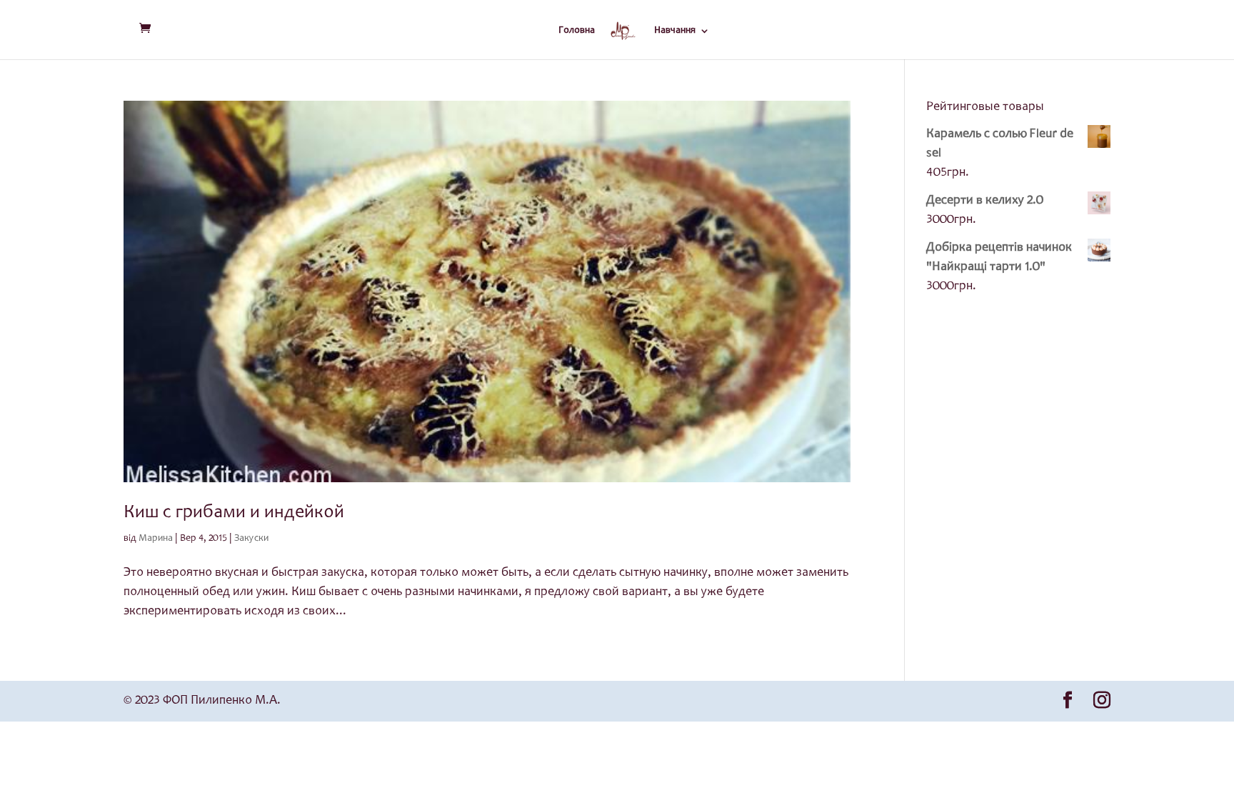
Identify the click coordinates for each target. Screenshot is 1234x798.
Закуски (251, 539)
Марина (156, 539)
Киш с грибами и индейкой (234, 513)
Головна (576, 31)
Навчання (675, 31)
